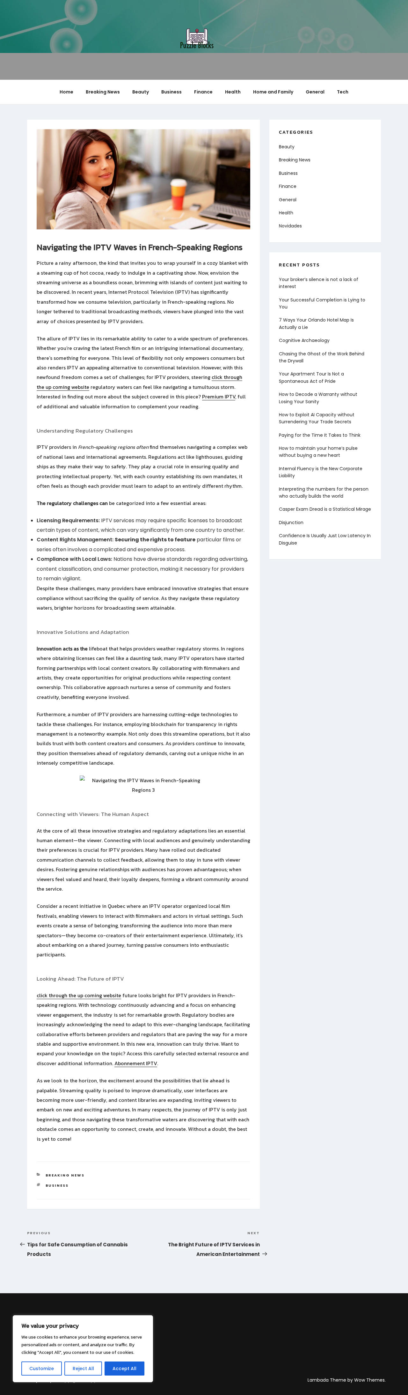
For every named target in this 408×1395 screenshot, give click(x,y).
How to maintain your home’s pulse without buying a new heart (318, 451)
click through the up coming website (79, 995)
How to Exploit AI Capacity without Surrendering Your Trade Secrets (316, 418)
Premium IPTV (218, 396)
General (315, 92)
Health (233, 92)
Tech (342, 92)
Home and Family (273, 92)
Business (171, 92)
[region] (83, 1348)
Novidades (290, 226)
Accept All (124, 1368)
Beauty (140, 92)
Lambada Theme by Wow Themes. (347, 1380)
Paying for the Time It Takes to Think (320, 435)
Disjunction (291, 522)
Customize (41, 1368)
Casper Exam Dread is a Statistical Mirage (325, 509)
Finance (203, 92)
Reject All (83, 1368)
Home (66, 92)
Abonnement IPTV (135, 1063)
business (57, 1185)
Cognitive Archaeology (304, 340)
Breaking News (103, 92)
